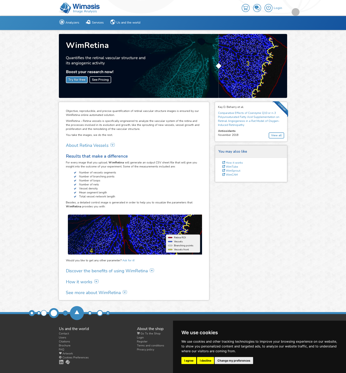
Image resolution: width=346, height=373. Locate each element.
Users (62, 337)
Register (142, 341)
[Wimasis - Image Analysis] (79, 8)
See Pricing (100, 79)
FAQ (61, 349)
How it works (234, 163)
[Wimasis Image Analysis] (65, 362)
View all (276, 135)
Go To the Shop (150, 333)
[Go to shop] (247, 5)
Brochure (64, 345)
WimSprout (232, 171)
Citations (64, 341)
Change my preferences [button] (233, 360)
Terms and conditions (150, 345)
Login (140, 337)
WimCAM (231, 175)
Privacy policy (145, 349)
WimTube (231, 167)
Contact (64, 333)
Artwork (67, 353)
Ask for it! (128, 260)
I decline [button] (205, 360)
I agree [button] (188, 360)
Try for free (76, 79)
